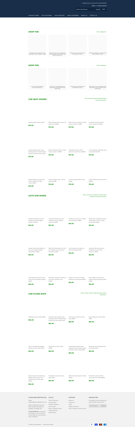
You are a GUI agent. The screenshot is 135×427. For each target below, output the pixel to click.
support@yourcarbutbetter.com (37, 402)
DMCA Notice (52, 412)
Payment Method (54, 404)
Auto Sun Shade (47, 15)
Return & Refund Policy (55, 408)
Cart (103, 9)
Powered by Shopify (48, 424)
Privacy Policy (52, 402)
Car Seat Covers (33, 15)
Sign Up (104, 405)
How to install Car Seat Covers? (77, 408)
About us (84, 15)
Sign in (93, 5)
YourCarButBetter (36, 424)
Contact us (93, 15)
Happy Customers (73, 15)
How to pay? (52, 406)
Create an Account (102, 5)
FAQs (70, 404)
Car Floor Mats (59, 15)
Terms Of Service (53, 400)
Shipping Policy (53, 410)
